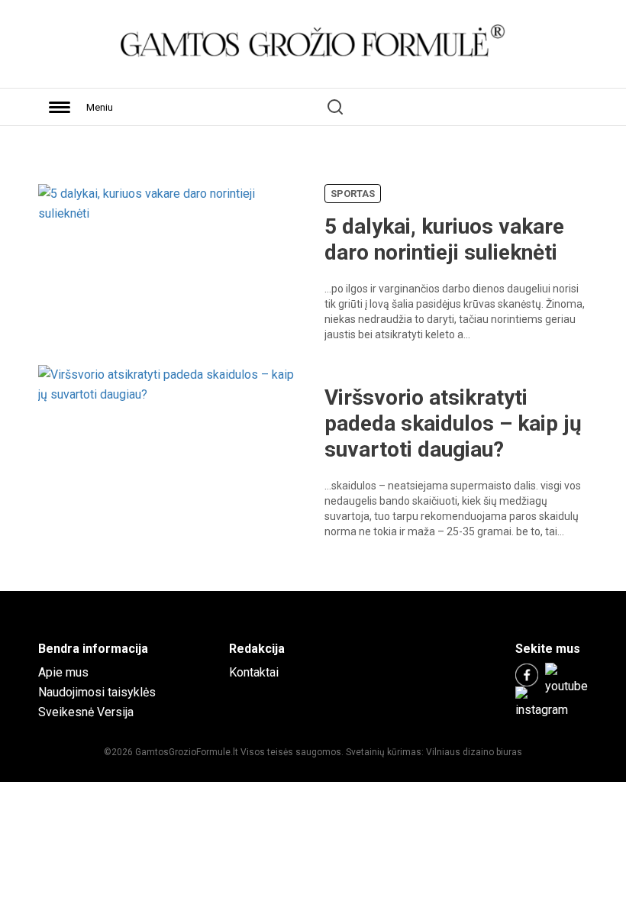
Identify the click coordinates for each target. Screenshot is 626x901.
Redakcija (257, 648)
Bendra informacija (93, 648)
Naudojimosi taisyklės (97, 692)
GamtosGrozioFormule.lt (187, 752)
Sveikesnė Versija (86, 712)
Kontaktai (254, 672)
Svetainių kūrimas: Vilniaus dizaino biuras (434, 752)
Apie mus (63, 672)
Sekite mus (547, 648)
